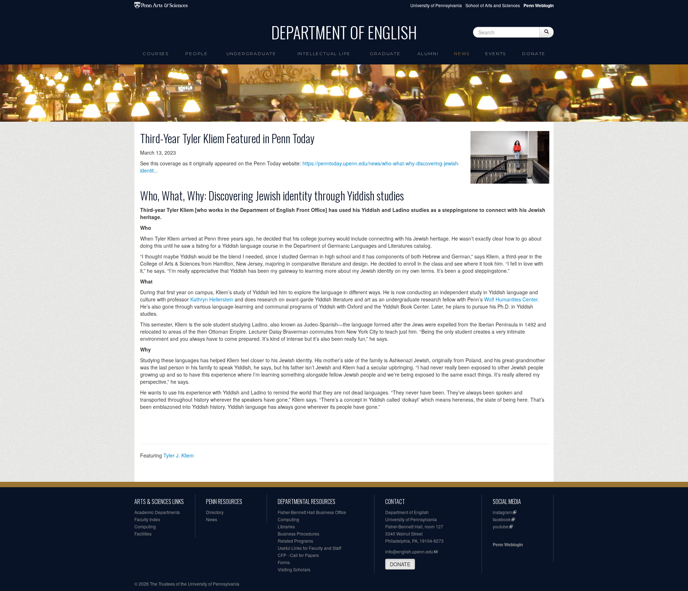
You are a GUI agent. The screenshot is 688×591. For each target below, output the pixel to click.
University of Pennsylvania (436, 5)
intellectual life (324, 53)
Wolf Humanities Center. (511, 299)
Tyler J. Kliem (178, 455)
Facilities (143, 534)
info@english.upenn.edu (409, 551)
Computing (145, 526)
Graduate (385, 53)
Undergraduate (251, 53)
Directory (215, 512)
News (462, 53)
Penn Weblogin (508, 544)
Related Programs (295, 541)
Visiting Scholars (294, 569)
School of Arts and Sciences (492, 5)
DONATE (400, 564)
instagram (502, 512)
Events (495, 53)
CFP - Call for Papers (298, 555)
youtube (500, 526)
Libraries (286, 526)
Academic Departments (157, 512)
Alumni (428, 53)
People (196, 53)
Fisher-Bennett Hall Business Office (312, 512)
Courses (156, 53)
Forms (284, 562)
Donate (533, 53)
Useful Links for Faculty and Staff (309, 548)
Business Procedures (298, 534)
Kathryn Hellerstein (211, 299)
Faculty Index (147, 519)
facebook (502, 519)
